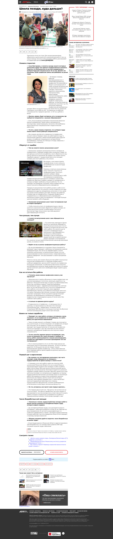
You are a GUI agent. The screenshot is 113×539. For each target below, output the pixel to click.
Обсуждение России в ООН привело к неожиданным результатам (84, 94)
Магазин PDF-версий (82, 511)
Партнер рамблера (42, 533)
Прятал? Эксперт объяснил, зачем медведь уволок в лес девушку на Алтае (84, 71)
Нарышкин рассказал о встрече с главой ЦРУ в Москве (83, 99)
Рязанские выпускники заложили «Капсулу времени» (34, 480)
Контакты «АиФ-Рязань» (35, 511)
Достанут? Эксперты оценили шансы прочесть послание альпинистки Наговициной (85, 45)
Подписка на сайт (55, 512)
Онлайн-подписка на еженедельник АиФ (39, 512)
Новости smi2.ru (24, 506)
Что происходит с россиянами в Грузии (83, 89)
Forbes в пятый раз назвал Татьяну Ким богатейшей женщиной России (84, 79)
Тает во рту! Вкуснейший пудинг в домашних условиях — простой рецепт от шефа (84, 66)
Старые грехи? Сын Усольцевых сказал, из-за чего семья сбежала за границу (84, 61)
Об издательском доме (62, 511)
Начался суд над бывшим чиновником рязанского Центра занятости (58, 476)
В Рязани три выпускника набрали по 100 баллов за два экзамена (57, 481)
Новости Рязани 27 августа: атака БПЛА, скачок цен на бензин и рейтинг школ (81, 11)
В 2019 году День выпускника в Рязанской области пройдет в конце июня (33, 486)
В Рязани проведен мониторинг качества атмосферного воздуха (81, 36)
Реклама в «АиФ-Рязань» (49, 511)
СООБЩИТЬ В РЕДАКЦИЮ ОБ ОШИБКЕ (70, 512)
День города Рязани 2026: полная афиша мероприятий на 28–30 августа (81, 18)
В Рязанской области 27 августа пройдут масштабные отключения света (81, 24)
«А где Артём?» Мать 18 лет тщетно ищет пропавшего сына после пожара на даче (84, 50)
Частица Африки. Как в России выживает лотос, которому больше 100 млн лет (84, 56)
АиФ (47, 48)
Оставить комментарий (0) (56, 452)
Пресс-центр (73, 511)
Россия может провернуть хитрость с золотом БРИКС (84, 84)
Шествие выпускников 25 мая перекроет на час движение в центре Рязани (33, 476)
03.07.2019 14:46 (23, 6)
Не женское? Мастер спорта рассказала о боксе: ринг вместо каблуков (81, 30)
